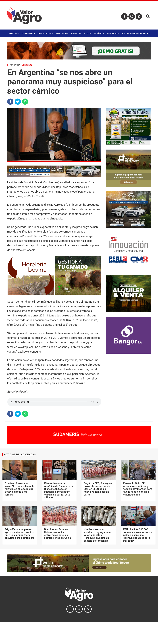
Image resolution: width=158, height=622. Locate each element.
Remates (76, 33)
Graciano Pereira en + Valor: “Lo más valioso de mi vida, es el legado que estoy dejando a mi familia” (19, 489)
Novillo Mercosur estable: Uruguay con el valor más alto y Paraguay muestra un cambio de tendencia (97, 535)
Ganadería (28, 33)
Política (99, 33)
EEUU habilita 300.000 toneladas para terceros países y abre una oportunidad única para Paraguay (137, 535)
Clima (87, 33)
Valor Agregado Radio (135, 33)
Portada (14, 33)
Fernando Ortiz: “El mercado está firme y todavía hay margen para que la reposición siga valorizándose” (137, 489)
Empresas (113, 33)
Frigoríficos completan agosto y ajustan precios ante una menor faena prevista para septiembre (20, 533)
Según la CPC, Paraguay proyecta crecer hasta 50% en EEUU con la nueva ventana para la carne (98, 489)
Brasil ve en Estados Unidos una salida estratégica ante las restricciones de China (57, 533)
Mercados (62, 33)
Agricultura (45, 33)
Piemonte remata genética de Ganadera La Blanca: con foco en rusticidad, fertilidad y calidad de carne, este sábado (58, 490)
